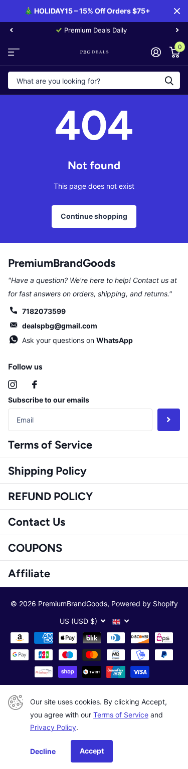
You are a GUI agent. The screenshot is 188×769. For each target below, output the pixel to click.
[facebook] (34, 384)
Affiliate (29, 573)
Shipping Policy (47, 471)
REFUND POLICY (50, 496)
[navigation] (11, 30)
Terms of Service (50, 445)
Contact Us (36, 522)
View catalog (14, 52)
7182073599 (44, 311)
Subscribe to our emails (48, 400)
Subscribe (168, 420)
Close (177, 11)
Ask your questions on (77, 340)
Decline (43, 751)
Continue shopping (94, 216)
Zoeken (169, 80)
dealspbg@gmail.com (59, 325)
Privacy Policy (53, 727)
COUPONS (35, 548)
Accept (92, 750)
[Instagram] (12, 384)
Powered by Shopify (144, 603)
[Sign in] (155, 52)
